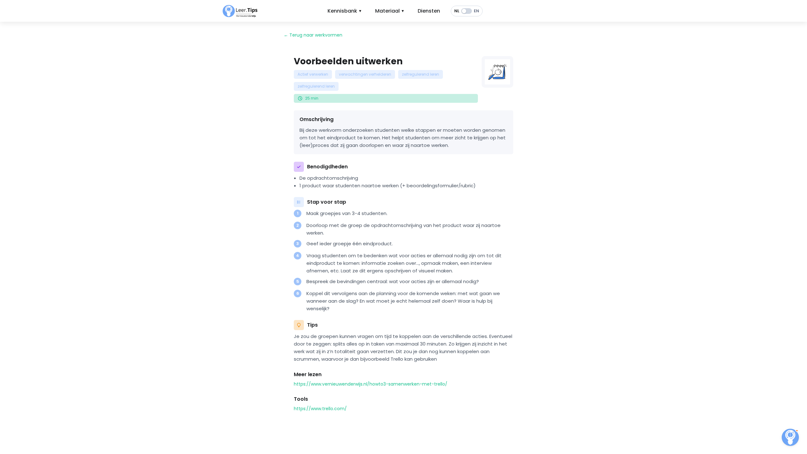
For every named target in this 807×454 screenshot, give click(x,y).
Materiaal (389, 11)
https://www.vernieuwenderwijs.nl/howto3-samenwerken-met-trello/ (370, 384)
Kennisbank (344, 11)
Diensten (429, 11)
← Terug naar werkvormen (313, 35)
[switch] (467, 11)
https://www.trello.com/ (320, 408)
